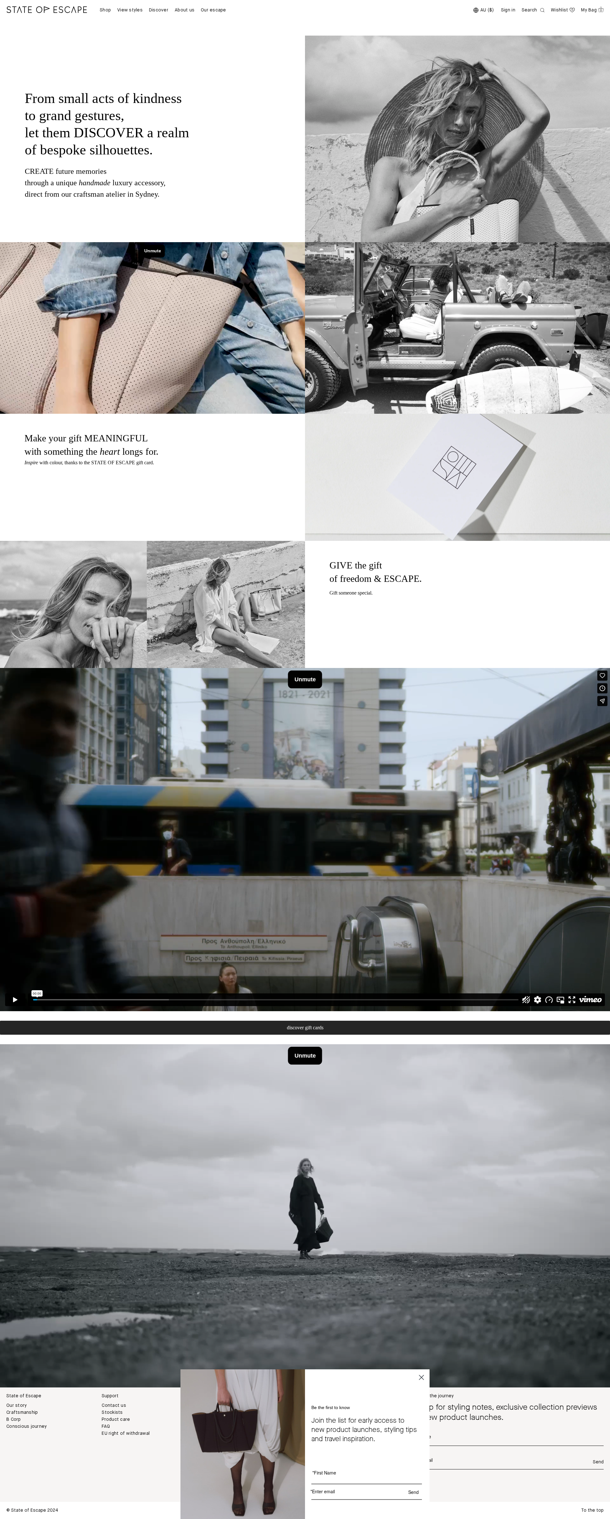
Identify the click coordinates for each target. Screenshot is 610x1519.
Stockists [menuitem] (112, 1412)
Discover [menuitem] (158, 10)
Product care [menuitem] (116, 1419)
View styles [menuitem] (130, 10)
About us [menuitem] (184, 10)
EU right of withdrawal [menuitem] (126, 1433)
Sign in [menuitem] (508, 10)
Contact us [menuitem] (114, 1405)
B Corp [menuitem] (13, 1419)
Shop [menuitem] (105, 10)
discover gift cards (305, 1027)
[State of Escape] (46, 9)
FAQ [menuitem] (106, 1426)
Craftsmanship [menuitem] (22, 1412)
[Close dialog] (421, 1377)
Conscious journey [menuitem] (26, 1426)
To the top (592, 1510)
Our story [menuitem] (16, 1405)
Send (598, 1462)
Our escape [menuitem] (213, 10)
